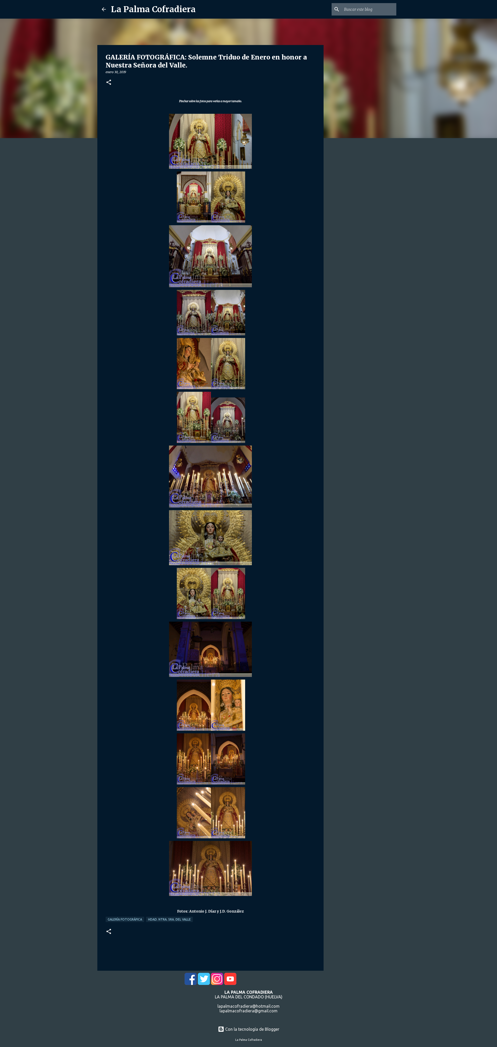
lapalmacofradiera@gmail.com (248, 1010)
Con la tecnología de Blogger (251, 1029)
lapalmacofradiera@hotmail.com (248, 1006)
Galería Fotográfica (125, 919)
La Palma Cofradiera (153, 9)
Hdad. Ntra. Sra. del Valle (169, 919)
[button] (109, 82)
